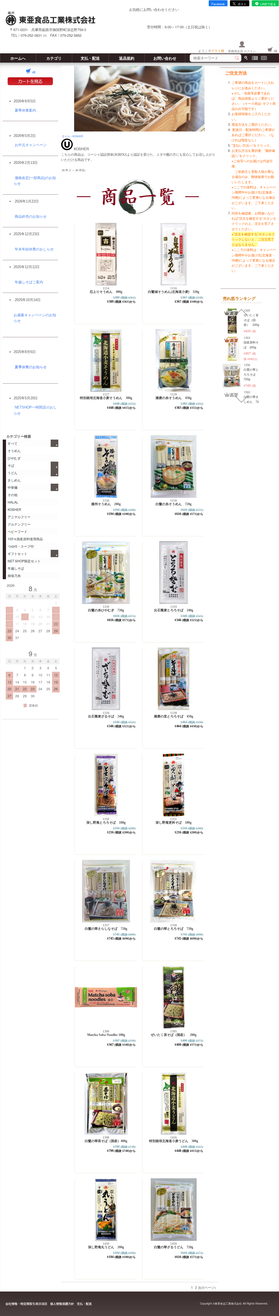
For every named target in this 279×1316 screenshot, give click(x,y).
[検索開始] (236, 58)
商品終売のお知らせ (31, 216)
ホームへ (18, 58)
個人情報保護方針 (62, 1304)
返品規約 (126, 58)
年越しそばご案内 (29, 282)
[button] (241, 312)
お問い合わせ (164, 58)
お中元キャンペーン (31, 145)
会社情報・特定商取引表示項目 (26, 1304)
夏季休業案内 (25, 110)
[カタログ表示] (263, 58)
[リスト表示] (254, 58)
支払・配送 (90, 58)
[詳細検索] (245, 58)
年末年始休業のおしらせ (34, 249)
